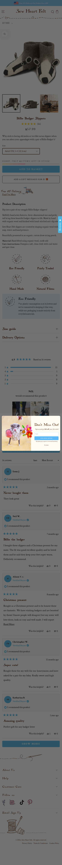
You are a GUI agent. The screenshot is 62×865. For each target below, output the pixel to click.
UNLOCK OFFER (46, 438)
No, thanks (46, 445)
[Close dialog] (59, 417)
